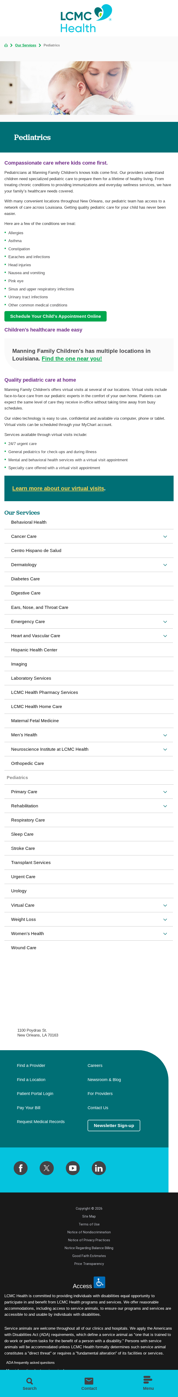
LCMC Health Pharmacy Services (44, 692)
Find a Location (31, 1080)
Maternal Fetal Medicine (35, 720)
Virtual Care (23, 905)
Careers (95, 1066)
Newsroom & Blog (104, 1080)
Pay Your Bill (28, 1108)
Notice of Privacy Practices (89, 1240)
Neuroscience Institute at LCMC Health (50, 749)
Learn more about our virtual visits (58, 488)
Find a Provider (31, 1066)
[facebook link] (21, 1168)
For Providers (100, 1094)
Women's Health (27, 933)
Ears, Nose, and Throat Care (39, 607)
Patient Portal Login (35, 1094)
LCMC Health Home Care (36, 706)
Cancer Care (24, 536)
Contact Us (98, 1108)
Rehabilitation (24, 805)
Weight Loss (23, 919)
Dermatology (24, 564)
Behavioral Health (29, 522)
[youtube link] (73, 1168)
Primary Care (24, 791)
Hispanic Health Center (34, 649)
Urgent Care (23, 876)
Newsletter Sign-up (114, 1125)
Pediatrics (17, 777)
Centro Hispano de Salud (36, 550)
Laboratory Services (31, 678)
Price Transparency (89, 1264)
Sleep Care (22, 834)
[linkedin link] (99, 1168)
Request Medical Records (41, 1122)
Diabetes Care (25, 578)
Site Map (89, 1216)
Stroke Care (23, 848)
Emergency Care (28, 621)
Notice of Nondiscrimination (89, 1232)
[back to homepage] (6, 45)
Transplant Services (31, 862)
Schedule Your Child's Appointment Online (55, 316)
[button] (165, 537)
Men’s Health (24, 734)
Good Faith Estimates (89, 1256)
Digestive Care (26, 593)
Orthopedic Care (27, 763)
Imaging (19, 664)
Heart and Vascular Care (35, 635)
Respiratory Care (28, 820)
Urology (19, 890)
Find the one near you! (72, 358)
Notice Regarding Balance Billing (89, 1248)
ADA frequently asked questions (30, 1363)
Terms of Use (89, 1224)
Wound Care (23, 947)
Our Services (25, 45)
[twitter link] (47, 1168)
